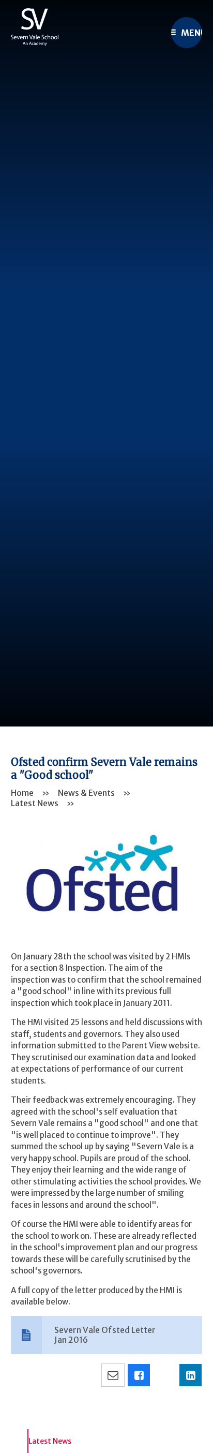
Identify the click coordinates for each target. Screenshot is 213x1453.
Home (22, 793)
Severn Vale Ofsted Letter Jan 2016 (105, 1335)
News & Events (86, 793)
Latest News (34, 803)
